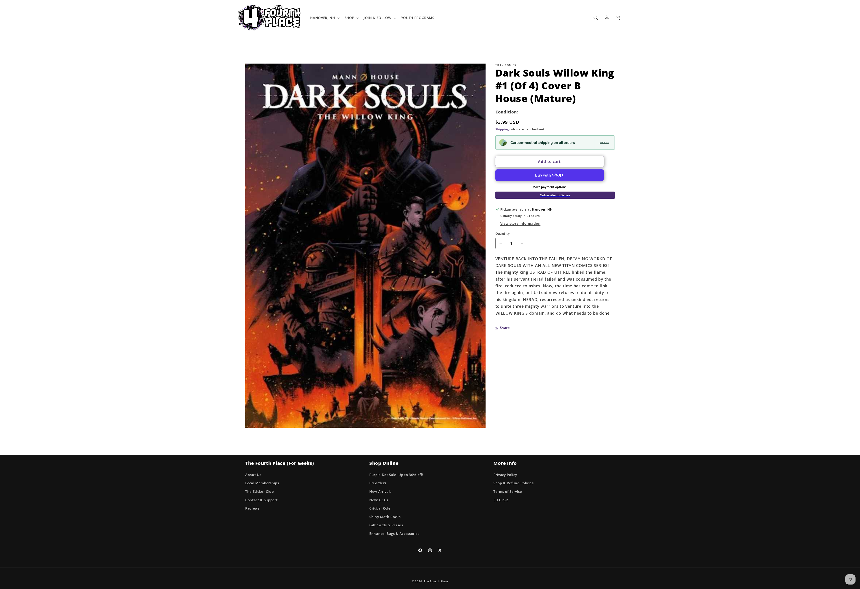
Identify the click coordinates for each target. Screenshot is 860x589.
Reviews (252, 508)
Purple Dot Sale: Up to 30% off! (396, 474)
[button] (324, 18)
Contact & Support (261, 500)
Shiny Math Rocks (385, 516)
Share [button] (505, 327)
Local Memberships (262, 483)
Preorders (377, 483)
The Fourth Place (436, 581)
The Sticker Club (259, 491)
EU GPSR (500, 500)
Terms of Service (507, 491)
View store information (520, 223)
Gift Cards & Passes (386, 525)
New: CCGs (378, 500)
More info (604, 142)
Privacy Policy (505, 474)
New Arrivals (380, 491)
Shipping (502, 129)
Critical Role (380, 508)
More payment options (550, 187)
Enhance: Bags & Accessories (394, 533)
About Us (253, 474)
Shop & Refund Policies (513, 483)
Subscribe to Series (555, 195)
